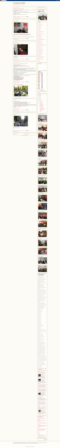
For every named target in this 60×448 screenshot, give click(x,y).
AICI (21, 76)
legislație (39, 40)
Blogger (33, 446)
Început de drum (17, 131)
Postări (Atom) (26, 135)
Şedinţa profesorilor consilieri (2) (19, 8)
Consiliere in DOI (19, 3)
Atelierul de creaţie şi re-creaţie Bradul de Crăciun (43, 410)
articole (39, 26)
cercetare (39, 28)
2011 (39, 99)
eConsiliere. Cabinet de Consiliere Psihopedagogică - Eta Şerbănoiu (42, 429)
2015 (39, 95)
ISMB (38, 432)
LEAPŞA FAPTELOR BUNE (41, 39)
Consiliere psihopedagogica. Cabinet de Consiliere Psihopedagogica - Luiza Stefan (42, 426)
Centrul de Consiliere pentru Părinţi (42, 423)
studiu (39, 54)
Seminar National (40, 51)
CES (38, 29)
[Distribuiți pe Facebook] (27, 16)
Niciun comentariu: (22, 16)
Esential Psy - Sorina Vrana (41, 430)
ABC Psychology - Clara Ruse (41, 417)
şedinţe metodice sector (18, 17)
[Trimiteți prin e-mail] (25, 16)
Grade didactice (16, 21)
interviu (39, 37)
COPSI (39, 427)
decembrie (41, 101)
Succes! (15, 114)
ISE (38, 431)
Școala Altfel (39, 55)
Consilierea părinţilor (43, 392)
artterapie (39, 27)
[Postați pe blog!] (26, 16)
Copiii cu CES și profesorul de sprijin (42, 384)
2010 (39, 100)
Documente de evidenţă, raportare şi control (20, 63)
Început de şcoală (16, 43)
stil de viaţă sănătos (40, 53)
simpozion (39, 52)
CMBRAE (39, 424)
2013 (39, 97)
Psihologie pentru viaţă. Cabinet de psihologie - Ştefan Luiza (42, 435)
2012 (39, 98)
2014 (39, 96)
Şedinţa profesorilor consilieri (18, 84)
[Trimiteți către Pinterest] (28, 16)
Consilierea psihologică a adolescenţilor (41, 397)
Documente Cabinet (17, 82)
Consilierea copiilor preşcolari (43, 374)
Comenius (39, 30)
